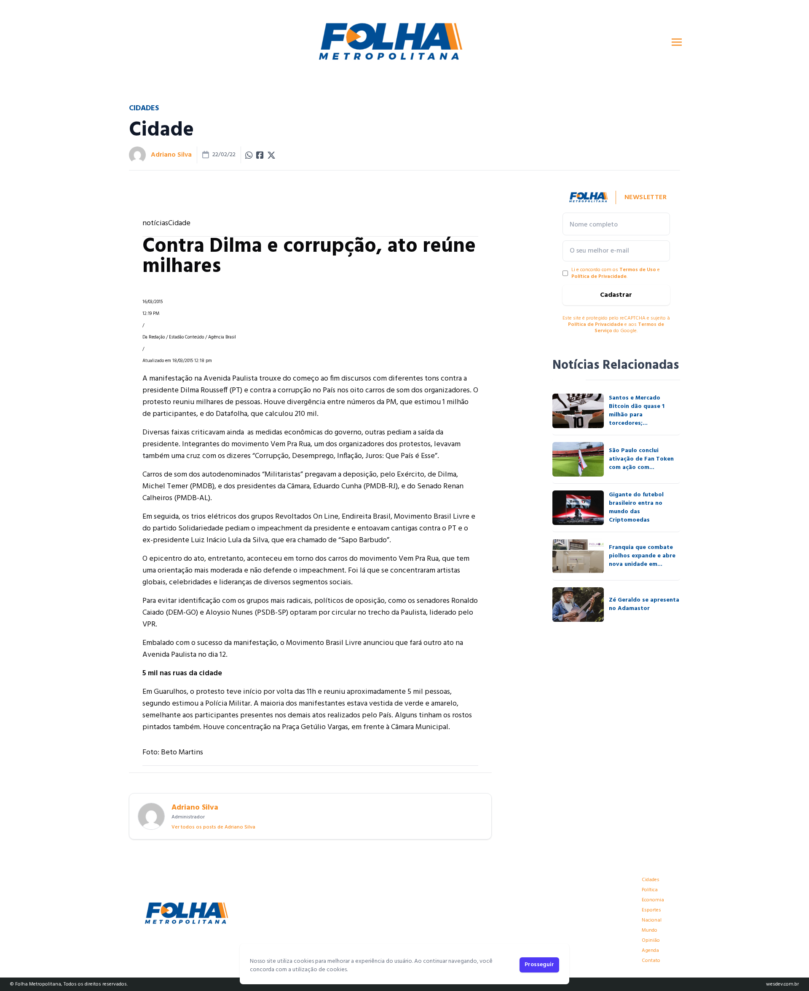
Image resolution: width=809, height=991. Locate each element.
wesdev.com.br (782, 984)
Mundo (649, 930)
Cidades (650, 880)
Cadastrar (616, 295)
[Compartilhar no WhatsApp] (249, 155)
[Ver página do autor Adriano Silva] (137, 155)
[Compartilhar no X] (271, 155)
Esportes (651, 910)
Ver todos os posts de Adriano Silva (213, 827)
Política (650, 890)
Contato (651, 960)
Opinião (651, 940)
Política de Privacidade (599, 276)
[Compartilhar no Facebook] (260, 155)
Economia (653, 900)
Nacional (652, 920)
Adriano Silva (171, 155)
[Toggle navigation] (677, 42)
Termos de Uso (637, 270)
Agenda (650, 950)
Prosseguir (539, 965)
